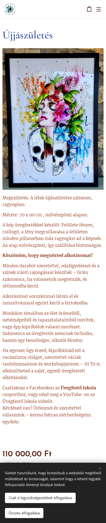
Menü (99, 9)
